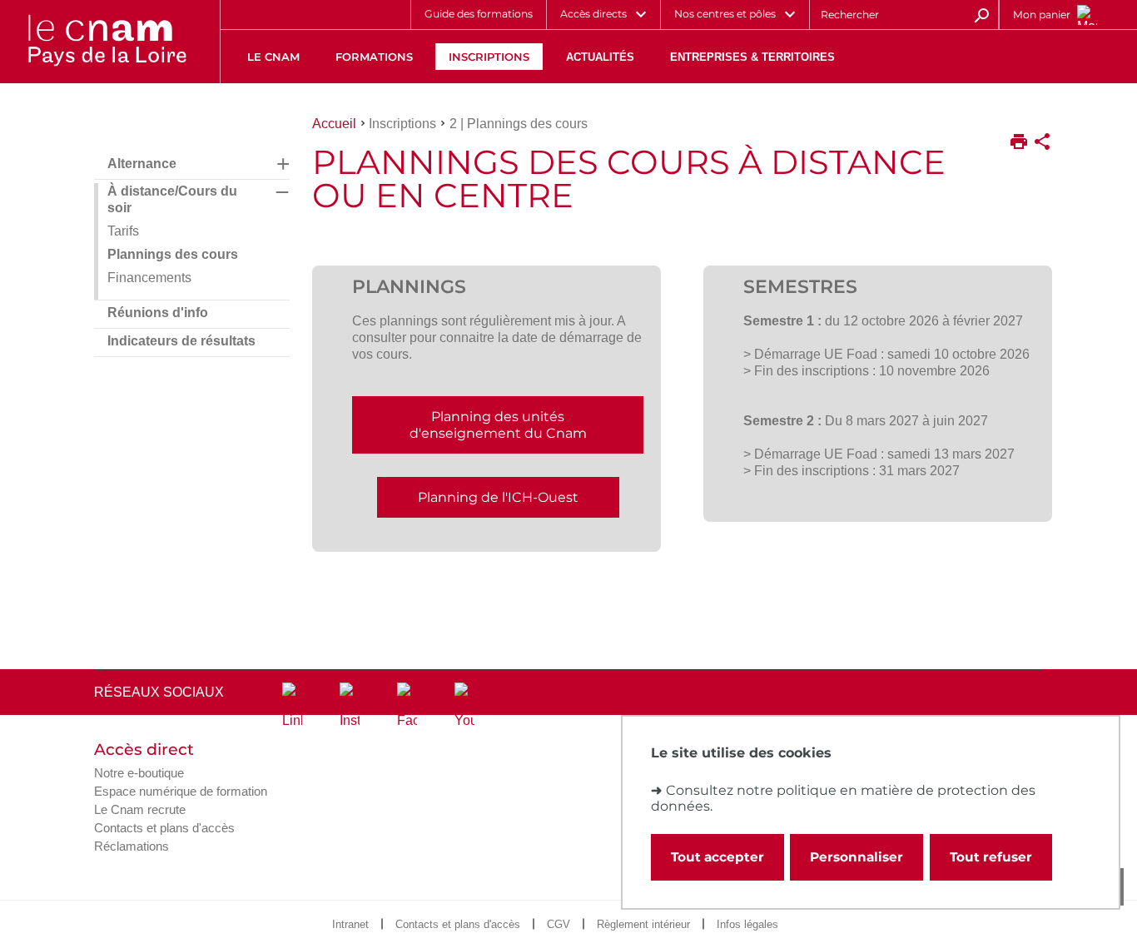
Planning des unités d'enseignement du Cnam (498, 425)
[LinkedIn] (292, 705)
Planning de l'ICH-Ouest (498, 497)
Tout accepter (717, 857)
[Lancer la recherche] (981, 14)
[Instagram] (350, 705)
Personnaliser (856, 857)
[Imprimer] (1019, 143)
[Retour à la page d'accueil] (106, 41)
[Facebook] (407, 705)
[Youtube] (464, 705)
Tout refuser (991, 857)
